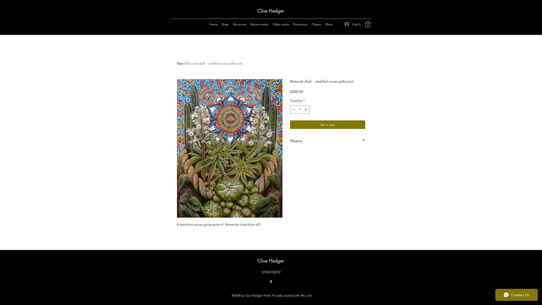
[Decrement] (293, 110)
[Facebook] (271, 282)
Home (180, 63)
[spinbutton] (299, 110)
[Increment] (306, 110)
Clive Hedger (271, 11)
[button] (368, 24)
